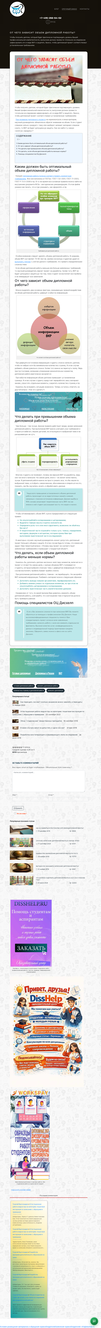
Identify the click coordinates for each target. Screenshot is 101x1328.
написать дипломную (55, 690)
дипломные (24, 408)
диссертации (72, 408)
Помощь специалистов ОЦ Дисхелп (32, 154)
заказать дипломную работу (47, 686)
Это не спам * (22, 813)
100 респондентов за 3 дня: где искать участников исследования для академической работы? (28, 1297)
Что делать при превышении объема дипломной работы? (41, 149)
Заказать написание (21, 1190)
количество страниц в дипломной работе (29, 690)
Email (51, 795)
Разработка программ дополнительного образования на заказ (28, 1254)
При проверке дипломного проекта (31, 119)
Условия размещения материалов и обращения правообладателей (27, 1327)
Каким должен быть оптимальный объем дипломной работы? (42, 143)
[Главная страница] (17, 9)
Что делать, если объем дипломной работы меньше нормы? (42, 151)
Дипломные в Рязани (44, 673)
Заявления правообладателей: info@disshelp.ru (74, 1327)
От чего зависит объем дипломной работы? (35, 146)
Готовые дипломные (21, 673)
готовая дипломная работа (24, 686)
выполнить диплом (23, 262)
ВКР (60, 673)
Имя (14, 795)
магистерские (48, 408)
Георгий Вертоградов (20, 1204)
